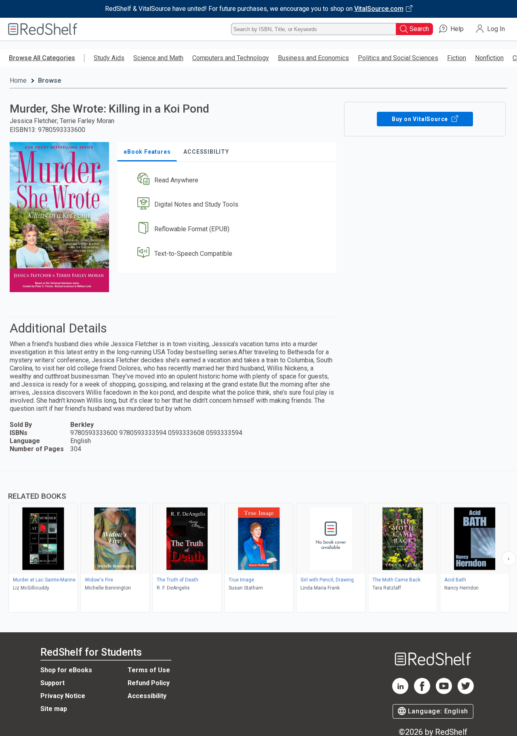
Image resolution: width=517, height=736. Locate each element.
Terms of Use (149, 670)
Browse (49, 80)
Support (52, 683)
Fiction (456, 58)
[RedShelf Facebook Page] (422, 692)
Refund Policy (149, 683)
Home (18, 80)
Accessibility (147, 696)
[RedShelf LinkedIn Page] (400, 692)
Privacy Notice (62, 696)
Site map (53, 709)
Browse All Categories (42, 58)
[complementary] (258, 543)
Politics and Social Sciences (398, 58)
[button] (228, 180)
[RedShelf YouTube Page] (444, 692)
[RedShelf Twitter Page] (466, 692)
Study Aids (109, 58)
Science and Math (158, 58)
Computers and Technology (230, 58)
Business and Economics (313, 58)
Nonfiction (489, 58)
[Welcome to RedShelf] (43, 29)
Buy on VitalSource (421, 119)
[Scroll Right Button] (509, 558)
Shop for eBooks (66, 670)
